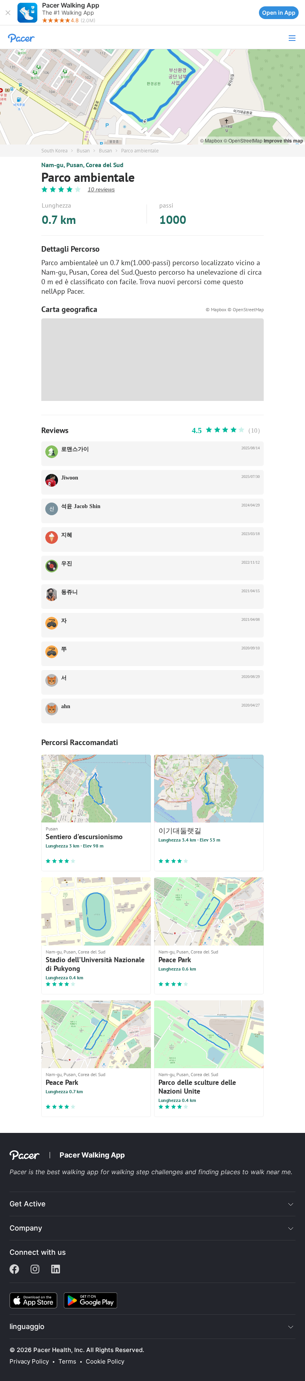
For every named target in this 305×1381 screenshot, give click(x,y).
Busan (83, 150)
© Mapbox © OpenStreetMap (235, 309)
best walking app (73, 1172)
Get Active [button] (28, 1204)
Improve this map (283, 140)
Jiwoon (69, 478)
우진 (66, 563)
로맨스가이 (75, 449)
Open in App (278, 12)
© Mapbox (212, 140)
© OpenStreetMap (244, 140)
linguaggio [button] (27, 1326)
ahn (65, 706)
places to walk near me (256, 1172)
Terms (67, 1361)
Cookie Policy (105, 1361)
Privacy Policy (29, 1361)
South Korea (54, 150)
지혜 (66, 535)
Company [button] (26, 1228)
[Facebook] (14, 1269)
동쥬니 (69, 592)
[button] (8, 12)
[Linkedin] (55, 1269)
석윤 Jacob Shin (80, 506)
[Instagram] (35, 1269)
